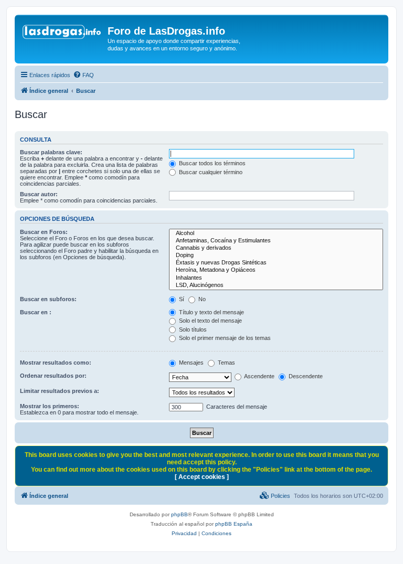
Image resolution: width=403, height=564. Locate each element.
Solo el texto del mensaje (209, 320)
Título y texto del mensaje (210, 312)
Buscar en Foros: (44, 232)
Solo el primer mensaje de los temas (224, 338)
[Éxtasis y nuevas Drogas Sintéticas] (276, 263)
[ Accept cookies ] (202, 477)
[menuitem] (83, 75)
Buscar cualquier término (209, 172)
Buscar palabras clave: (51, 152)
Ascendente (258, 376)
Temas (225, 362)
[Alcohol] (276, 233)
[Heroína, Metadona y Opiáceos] (276, 270)
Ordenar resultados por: (53, 376)
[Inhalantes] (276, 278)
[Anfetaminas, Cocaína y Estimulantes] (276, 240)
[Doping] (276, 255)
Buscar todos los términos (211, 163)
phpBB (179, 514)
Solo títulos (192, 329)
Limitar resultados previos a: (59, 391)
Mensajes (190, 362)
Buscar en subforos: (48, 299)
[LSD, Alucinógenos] (276, 285)
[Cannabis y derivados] (276, 248)
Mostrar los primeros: (49, 406)
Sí (180, 299)
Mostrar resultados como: (55, 362)
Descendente (305, 376)
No (201, 299)
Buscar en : (35, 312)
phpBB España (233, 524)
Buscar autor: (39, 194)
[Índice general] (62, 34)
